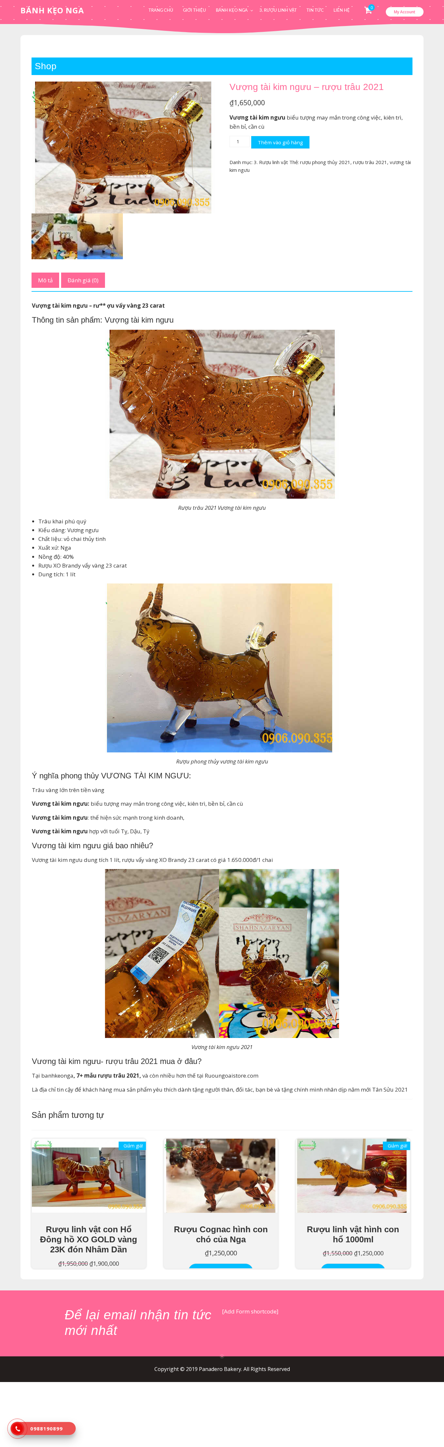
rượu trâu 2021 (370, 162)
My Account (404, 12)
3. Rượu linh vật (278, 10)
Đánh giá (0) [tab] (83, 280)
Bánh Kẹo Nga (52, 10)
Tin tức (315, 10)
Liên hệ (341, 10)
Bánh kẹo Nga (232, 10)
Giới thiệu (194, 10)
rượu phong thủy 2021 (325, 162)
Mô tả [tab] (45, 280)
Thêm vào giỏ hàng (280, 142)
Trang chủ (161, 10)
